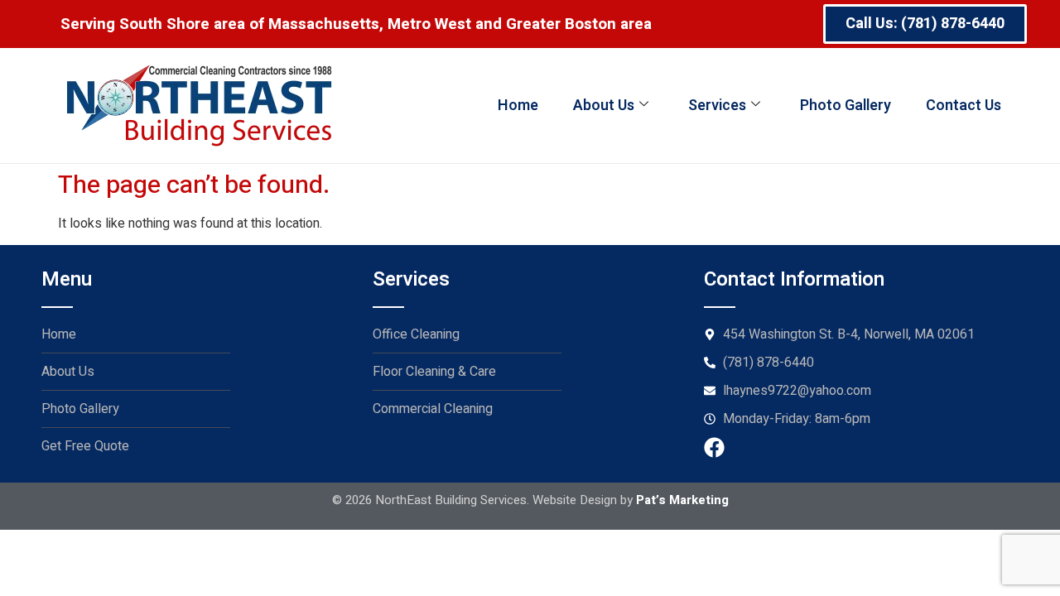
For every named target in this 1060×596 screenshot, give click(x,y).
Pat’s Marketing (682, 500)
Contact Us (963, 105)
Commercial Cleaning (433, 409)
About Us (603, 105)
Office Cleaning (416, 334)
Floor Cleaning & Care (434, 372)
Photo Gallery (845, 105)
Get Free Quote (85, 446)
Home (518, 105)
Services (717, 105)
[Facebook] (714, 447)
